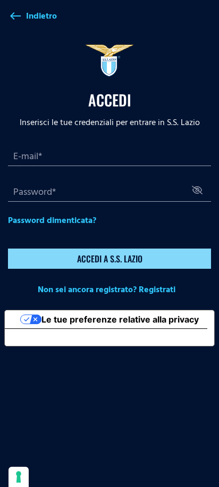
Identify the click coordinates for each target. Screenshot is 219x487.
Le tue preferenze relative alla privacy (120, 319)
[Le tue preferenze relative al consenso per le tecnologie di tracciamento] (19, 477)
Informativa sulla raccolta (65, 337)
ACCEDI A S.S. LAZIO (109, 258)
